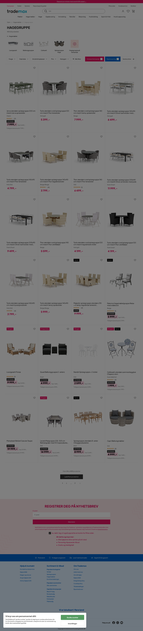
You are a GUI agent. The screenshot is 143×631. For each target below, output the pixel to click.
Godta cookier (72, 617)
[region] (44, 620)
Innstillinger (72, 624)
